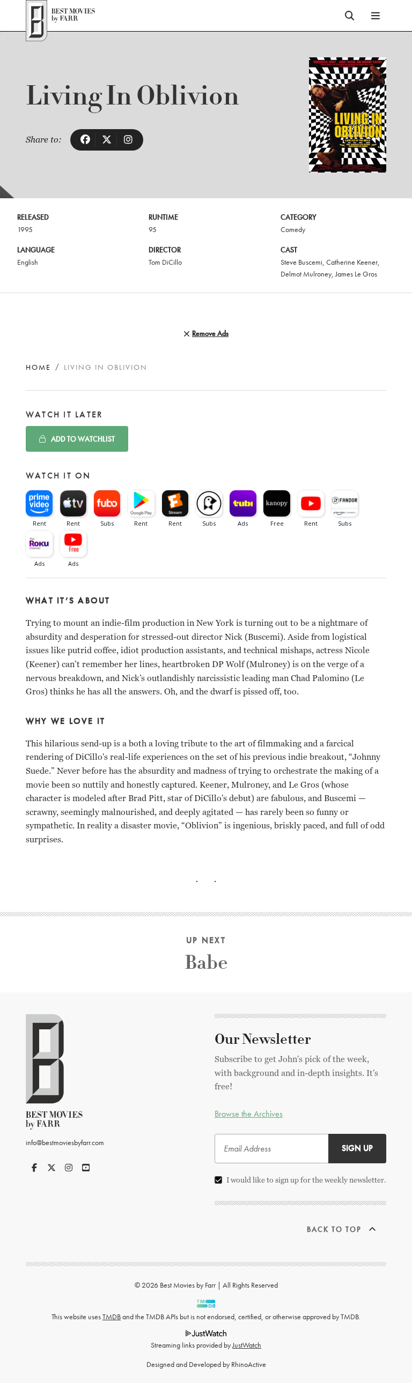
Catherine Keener (352, 262)
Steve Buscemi (301, 262)
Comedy (293, 229)
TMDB (111, 1316)
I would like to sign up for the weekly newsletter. (306, 1180)
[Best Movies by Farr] (60, 15)
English (27, 262)
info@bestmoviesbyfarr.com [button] (65, 1142)
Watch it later (64, 414)
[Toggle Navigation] (375, 15)
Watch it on (58, 475)
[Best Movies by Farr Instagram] (68, 1167)
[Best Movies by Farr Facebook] (34, 1167)
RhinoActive (248, 1364)
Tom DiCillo (165, 262)
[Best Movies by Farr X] (51, 1167)
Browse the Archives (249, 1113)
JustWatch (246, 1345)
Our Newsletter (263, 1039)
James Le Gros (356, 274)
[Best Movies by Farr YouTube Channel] (85, 1167)
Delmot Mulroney (306, 274)
